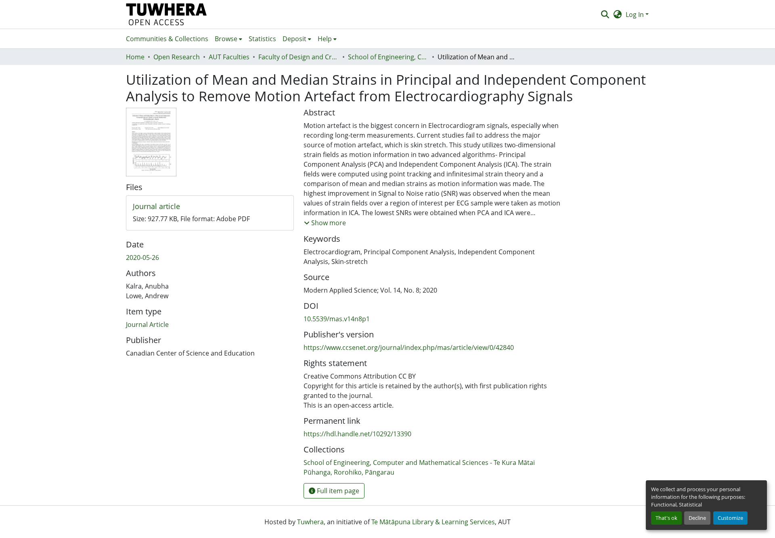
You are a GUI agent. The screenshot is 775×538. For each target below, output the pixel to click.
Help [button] (325, 38)
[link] (210, 206)
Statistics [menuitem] (262, 38)
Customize (730, 517)
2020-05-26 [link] (142, 257)
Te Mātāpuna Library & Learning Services (433, 521)
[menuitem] (228, 39)
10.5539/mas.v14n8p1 (337, 318)
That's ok (666, 517)
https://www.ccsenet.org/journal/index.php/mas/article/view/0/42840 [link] (409, 347)
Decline (697, 517)
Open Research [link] (176, 56)
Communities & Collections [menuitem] (167, 38)
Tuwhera (310, 521)
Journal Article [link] (147, 324)
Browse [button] (226, 38)
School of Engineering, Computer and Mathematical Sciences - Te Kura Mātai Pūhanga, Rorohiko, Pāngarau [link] (388, 56)
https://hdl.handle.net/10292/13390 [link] (357, 433)
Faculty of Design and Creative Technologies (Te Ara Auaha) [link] (298, 56)
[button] (166, 14)
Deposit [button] (294, 38)
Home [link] (135, 56)
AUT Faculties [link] (229, 56)
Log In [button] (635, 14)
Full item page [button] (337, 490)
